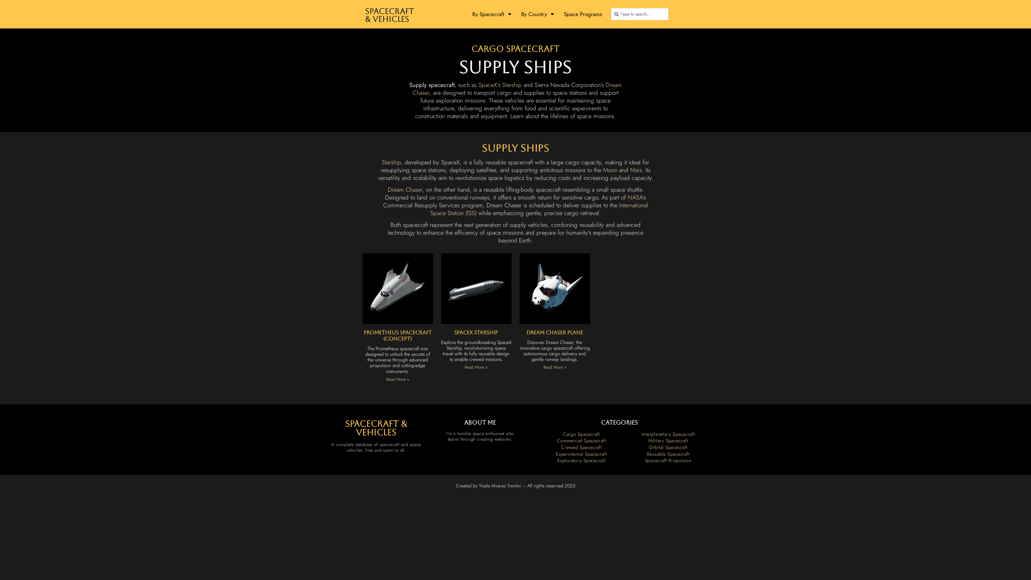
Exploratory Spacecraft (581, 460)
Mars (636, 170)
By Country (534, 14)
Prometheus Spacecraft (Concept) (398, 335)
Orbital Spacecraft (668, 447)
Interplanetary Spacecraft (668, 434)
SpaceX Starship (476, 332)
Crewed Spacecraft (581, 447)
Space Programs (583, 14)
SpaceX (487, 85)
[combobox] (640, 14)
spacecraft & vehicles (376, 428)
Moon (610, 170)
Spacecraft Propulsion (668, 460)
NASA (635, 197)
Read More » (397, 379)
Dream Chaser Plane (555, 332)
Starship (512, 85)
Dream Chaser (405, 189)
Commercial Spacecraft (581, 440)
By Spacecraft (488, 14)
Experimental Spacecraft (581, 454)
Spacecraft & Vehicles (389, 15)
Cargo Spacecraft (515, 49)
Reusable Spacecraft (668, 454)
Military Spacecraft (668, 440)
